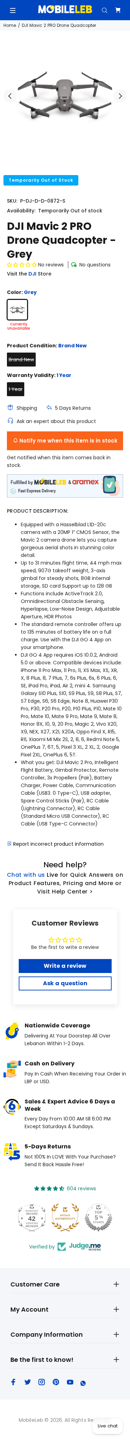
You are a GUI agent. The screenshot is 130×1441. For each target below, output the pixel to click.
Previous (10, 96)
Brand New (21, 359)
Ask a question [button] (65, 983)
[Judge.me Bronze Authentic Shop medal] (65, 1217)
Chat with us (26, 875)
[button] (22, 264)
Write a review (65, 966)
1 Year (16, 389)
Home (9, 25)
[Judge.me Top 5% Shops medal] (98, 1217)
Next (120, 96)
